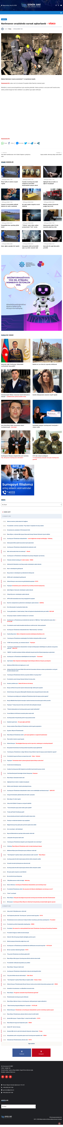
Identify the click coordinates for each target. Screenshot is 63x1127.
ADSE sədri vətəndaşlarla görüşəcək (16, 577)
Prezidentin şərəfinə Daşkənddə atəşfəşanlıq (20, 924)
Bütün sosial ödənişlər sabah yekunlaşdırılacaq (19, 786)
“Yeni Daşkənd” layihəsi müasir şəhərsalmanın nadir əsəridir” (26, 854)
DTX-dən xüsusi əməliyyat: (46, 457)
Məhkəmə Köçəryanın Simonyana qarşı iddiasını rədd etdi (21, 850)
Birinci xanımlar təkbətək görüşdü (17, 949)
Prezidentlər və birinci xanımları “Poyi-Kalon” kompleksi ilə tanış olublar (25, 525)
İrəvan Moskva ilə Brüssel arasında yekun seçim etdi (20, 713)
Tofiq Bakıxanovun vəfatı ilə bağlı (18, 880)
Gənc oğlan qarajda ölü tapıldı (10, 246)
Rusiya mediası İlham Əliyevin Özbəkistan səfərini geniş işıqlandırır (24, 726)
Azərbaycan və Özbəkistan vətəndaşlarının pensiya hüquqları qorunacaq (25, 555)
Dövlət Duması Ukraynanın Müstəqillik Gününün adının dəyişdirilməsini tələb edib (27, 692)
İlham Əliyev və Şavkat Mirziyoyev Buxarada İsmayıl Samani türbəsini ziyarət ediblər (28, 534)
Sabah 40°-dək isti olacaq (13, 1027)
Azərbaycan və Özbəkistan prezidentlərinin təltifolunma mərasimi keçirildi (29, 945)
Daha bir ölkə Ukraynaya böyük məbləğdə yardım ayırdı (21, 937)
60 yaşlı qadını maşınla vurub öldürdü (16, 872)
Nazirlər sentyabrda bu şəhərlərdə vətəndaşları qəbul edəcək (25, 602)
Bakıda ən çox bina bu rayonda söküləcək (45, 364)
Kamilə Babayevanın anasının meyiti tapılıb (45, 395)
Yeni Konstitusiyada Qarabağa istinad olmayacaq (22, 773)
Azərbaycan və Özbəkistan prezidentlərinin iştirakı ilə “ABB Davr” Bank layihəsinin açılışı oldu (31, 620)
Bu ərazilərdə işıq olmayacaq (14, 876)
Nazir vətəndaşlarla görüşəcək (15, 568)
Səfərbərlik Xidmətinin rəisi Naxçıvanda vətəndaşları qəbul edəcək (24, 564)
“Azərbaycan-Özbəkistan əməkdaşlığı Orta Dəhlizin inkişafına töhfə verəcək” (26, 638)
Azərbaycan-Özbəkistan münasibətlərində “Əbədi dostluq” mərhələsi (25, 629)
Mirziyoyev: (31, 901)
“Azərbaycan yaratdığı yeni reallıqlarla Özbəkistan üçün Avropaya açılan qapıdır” (28, 696)
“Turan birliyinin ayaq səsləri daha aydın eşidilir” (19, 807)
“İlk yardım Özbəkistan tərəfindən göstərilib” (18, 954)
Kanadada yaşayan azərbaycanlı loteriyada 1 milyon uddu (45, 426)
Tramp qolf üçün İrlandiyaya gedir (15, 812)
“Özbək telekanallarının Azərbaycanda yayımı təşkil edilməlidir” (23, 709)
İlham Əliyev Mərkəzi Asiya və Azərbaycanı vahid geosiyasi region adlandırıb (26, 1001)
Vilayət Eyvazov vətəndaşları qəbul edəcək (18, 594)
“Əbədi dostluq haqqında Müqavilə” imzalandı (22, 1005)
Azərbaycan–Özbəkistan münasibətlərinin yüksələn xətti (21, 547)
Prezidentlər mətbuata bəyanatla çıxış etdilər (18, 962)
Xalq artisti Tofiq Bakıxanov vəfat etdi (16, 911)
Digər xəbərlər (31, 1043)
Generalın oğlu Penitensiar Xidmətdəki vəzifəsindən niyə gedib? (12, 365)
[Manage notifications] (59, 1123)
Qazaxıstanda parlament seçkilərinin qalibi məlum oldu (21, 816)
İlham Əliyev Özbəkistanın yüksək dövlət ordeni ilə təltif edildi (23, 1014)
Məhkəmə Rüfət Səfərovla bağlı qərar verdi (18, 665)
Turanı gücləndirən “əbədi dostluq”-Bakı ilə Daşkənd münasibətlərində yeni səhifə (30, 611)
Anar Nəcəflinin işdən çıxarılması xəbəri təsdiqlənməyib (12, 426)
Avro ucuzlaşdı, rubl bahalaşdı (15, 829)
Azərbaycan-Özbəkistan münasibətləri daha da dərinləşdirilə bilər (24, 971)
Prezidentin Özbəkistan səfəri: (30, 889)
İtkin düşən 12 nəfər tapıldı (14, 799)
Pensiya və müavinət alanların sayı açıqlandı (18, 820)
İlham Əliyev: (31, 897)
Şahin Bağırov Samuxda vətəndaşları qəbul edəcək (20, 590)
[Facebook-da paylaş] (11, 143)
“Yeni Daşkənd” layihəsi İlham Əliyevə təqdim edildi (24, 979)
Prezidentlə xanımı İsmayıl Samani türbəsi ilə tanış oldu (21, 679)
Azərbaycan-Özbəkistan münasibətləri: (29, 538)
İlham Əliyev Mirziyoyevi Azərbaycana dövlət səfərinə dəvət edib (23, 958)
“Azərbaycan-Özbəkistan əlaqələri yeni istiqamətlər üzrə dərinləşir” (24, 842)
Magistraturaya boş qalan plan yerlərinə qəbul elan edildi (21, 824)
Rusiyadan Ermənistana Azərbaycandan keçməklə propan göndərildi (24, 747)
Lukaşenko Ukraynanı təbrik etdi (15, 837)
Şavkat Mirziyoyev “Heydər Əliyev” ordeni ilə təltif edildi (23, 1018)
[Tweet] (27, 143)
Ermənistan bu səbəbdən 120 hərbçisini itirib (18, 530)
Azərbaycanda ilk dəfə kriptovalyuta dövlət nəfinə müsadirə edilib (24, 859)
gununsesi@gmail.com (8, 1090)
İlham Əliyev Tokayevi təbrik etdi (15, 967)
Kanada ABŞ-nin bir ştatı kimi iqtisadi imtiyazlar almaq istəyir (24, 1031)
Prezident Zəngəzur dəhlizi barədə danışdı (18, 932)
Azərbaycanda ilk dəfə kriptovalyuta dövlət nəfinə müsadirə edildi (24, 867)
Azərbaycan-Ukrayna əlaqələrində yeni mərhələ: (15, 456)
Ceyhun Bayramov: (26, 634)
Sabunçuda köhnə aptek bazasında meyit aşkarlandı (20, 542)
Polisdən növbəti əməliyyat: (20, 560)
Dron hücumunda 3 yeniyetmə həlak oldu (17, 607)
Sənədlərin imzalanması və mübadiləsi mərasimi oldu (20, 988)
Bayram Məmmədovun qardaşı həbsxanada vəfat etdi (20, 833)
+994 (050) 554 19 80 (8, 1087)
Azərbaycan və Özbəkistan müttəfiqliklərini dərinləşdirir (25, 656)
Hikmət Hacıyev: (30, 743)
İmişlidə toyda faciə (18, 722)
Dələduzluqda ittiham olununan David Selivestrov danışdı (15, 395)
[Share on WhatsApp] (4, 143)
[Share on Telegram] (33, 143)
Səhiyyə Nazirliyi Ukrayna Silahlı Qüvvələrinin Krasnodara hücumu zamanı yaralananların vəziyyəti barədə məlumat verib (32, 670)
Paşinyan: (25, 585)
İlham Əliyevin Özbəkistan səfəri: (27, 734)
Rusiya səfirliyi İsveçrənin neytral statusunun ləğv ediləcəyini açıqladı (25, 687)
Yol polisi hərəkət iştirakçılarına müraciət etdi (18, 863)
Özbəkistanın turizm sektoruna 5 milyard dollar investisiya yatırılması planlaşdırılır (31, 919)
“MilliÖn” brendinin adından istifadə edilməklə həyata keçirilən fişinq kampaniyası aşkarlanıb (31, 652)
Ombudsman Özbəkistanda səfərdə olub (19, 1039)
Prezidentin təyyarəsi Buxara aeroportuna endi (23, 756)
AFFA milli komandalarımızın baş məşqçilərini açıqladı (21, 598)
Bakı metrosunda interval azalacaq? (18, 551)
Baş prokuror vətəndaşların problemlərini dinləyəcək (20, 572)
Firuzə (9, 28)
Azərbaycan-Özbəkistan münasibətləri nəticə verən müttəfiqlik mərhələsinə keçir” (31, 790)
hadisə (4, 19)
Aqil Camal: (29, 660)
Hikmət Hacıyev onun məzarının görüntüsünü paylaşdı (22, 581)
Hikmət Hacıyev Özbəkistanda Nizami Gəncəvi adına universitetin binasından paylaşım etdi (32, 984)
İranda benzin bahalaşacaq (14, 764)
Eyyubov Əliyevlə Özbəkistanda (15, 730)
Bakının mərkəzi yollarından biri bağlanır (17, 521)
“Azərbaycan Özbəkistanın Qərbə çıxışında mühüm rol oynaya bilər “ (24, 674)
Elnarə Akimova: (26, 884)
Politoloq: (24, 846)
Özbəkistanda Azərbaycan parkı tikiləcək (17, 997)
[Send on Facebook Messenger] (20, 143)
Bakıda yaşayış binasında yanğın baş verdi (18, 941)
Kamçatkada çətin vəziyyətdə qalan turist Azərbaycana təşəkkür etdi (27, 1035)
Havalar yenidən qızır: (20, 683)
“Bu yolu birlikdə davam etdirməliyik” (20, 975)
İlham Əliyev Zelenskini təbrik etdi (15, 777)
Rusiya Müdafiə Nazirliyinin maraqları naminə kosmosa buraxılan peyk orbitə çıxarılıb (29, 700)
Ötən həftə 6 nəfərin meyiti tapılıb (15, 739)
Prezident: (32, 928)
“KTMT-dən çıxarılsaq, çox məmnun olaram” (21, 642)
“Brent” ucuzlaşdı (11, 893)
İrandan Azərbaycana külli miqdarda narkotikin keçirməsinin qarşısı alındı (30, 183)
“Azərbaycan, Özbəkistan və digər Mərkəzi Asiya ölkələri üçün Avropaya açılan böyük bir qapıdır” (32, 752)
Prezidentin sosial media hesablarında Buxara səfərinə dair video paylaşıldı (26, 625)
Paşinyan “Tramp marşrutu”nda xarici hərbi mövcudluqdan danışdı (24, 704)
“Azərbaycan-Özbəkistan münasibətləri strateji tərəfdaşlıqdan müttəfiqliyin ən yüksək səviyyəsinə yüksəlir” (32, 647)
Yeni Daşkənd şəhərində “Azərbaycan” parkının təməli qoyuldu (25, 915)
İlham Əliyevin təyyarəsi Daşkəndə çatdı (19, 1022)
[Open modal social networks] (38, 143)
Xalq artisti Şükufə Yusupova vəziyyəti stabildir (19, 803)
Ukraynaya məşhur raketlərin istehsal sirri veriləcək (20, 615)
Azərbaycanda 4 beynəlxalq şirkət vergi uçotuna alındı (21, 717)
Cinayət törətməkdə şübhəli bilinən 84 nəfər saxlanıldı (21, 794)
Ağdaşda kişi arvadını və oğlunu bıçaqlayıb (18, 782)
